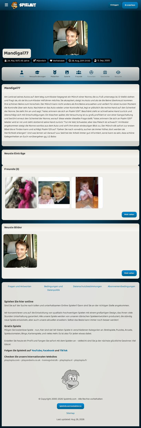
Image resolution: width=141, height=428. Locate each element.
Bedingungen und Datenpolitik (53, 288)
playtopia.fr (80, 360)
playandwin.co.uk (30, 360)
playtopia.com (12, 360)
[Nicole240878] (54, 192)
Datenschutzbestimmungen (87, 286)
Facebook (48, 350)
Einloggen (114, 5)
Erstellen (130, 5)
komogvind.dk (50, 360)
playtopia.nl (66, 360)
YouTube (37, 350)
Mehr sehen (129, 214)
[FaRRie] (20, 192)
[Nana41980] (87, 192)
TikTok (63, 350)
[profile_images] (20, 251)
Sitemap (70, 413)
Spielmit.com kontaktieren (70, 406)
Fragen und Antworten (19, 286)
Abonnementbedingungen (121, 286)
